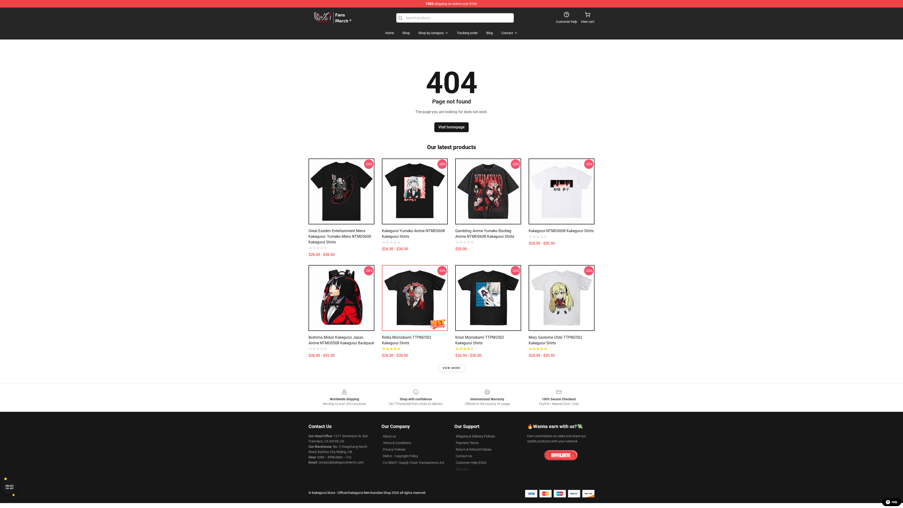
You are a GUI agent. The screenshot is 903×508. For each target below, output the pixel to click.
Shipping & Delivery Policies (475, 436)
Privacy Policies (394, 449)
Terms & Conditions (397, 443)
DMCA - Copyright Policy (400, 456)
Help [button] (894, 502)
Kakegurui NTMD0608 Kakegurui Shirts (561, 231)
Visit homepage (451, 127)
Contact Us (464, 456)
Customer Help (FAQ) (471, 462)
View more (452, 368)
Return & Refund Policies (473, 449)
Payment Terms (467, 443)
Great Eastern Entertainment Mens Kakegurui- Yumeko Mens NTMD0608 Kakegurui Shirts (340, 236)
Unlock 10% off (9, 487)
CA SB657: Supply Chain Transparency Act (413, 462)
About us (389, 436)
